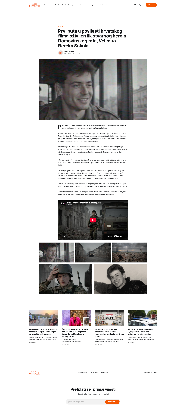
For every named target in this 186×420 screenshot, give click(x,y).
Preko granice (92, 5)
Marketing (104, 372)
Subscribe (151, 5)
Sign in (141, 5)
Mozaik (82, 5)
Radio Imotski (69, 52)
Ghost (155, 372)
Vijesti (57, 5)
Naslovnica (48, 5)
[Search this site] (135, 4)
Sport (64, 5)
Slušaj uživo (104, 5)
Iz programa (72, 5)
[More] (112, 4)
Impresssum (82, 372)
